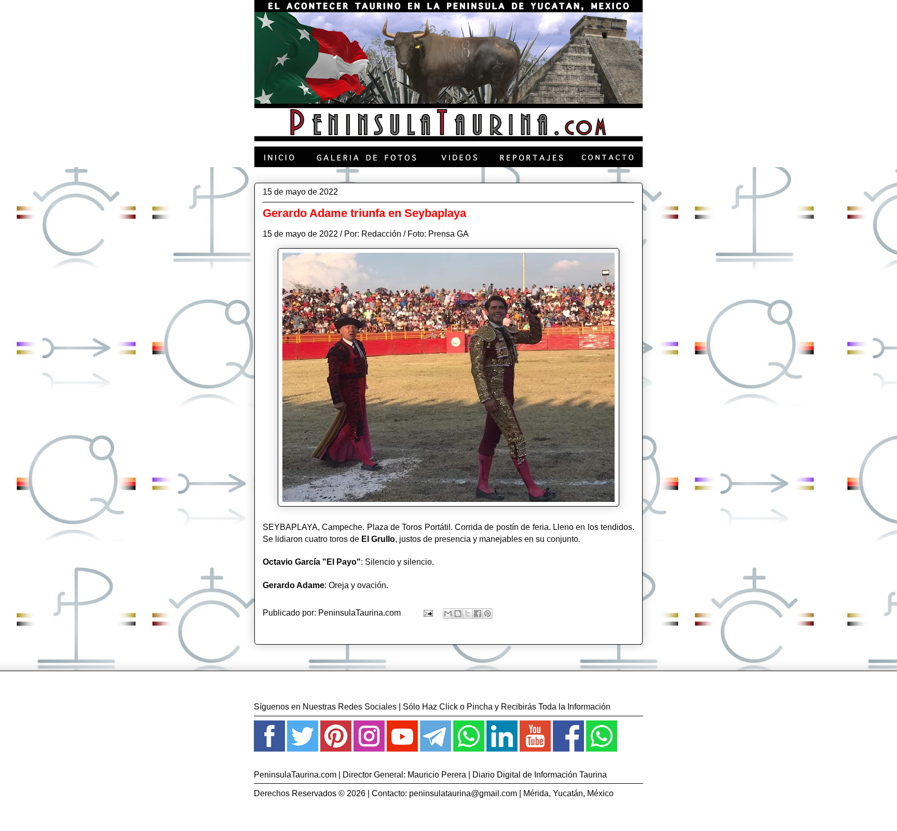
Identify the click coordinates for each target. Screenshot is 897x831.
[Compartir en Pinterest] (487, 613)
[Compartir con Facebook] (477, 613)
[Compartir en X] (468, 613)
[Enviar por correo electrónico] (448, 613)
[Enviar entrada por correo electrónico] (427, 612)
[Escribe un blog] (458, 613)
